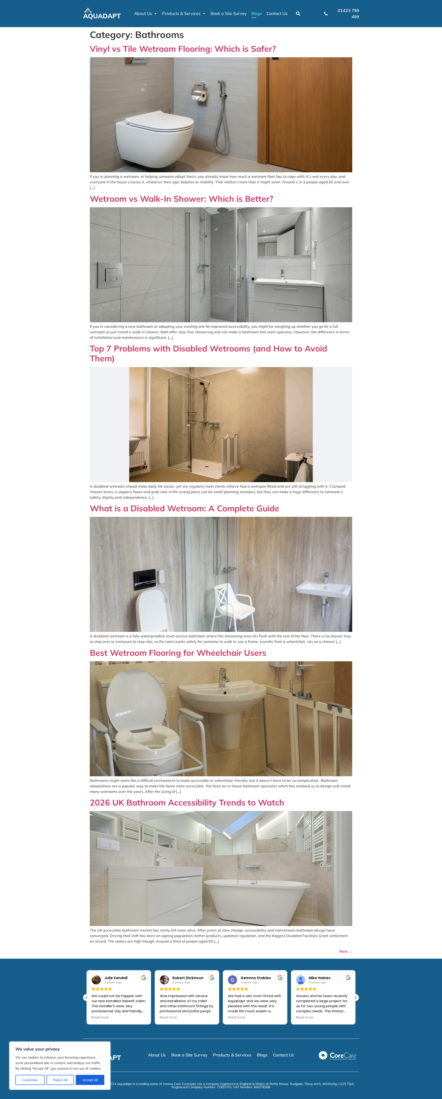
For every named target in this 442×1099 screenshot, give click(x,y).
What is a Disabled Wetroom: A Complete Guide (184, 508)
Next (345, 951)
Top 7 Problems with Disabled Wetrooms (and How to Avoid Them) (208, 353)
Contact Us (277, 13)
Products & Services (181, 13)
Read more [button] (100, 1018)
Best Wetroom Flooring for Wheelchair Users (178, 652)
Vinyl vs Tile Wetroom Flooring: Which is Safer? (183, 48)
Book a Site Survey (229, 13)
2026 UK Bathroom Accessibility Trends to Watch (187, 802)
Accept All (90, 1080)
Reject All (60, 1080)
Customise (30, 1080)
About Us (143, 13)
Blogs (256, 13)
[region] (59, 1065)
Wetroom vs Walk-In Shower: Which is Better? (181, 198)
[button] (298, 13)
